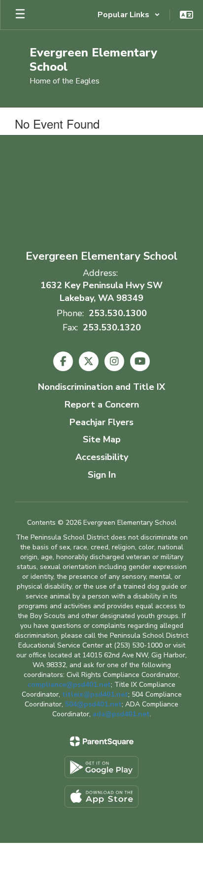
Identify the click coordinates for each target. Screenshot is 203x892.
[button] (129, 14)
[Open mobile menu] (20, 14)
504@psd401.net (93, 704)
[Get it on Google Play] (101, 767)
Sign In (102, 475)
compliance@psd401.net (69, 684)
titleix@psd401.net (95, 694)
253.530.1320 (112, 327)
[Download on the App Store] (101, 796)
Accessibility (101, 457)
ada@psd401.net (121, 714)
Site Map (102, 439)
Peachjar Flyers (101, 422)
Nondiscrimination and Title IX (101, 387)
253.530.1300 (118, 313)
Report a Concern (102, 404)
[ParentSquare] (102, 741)
